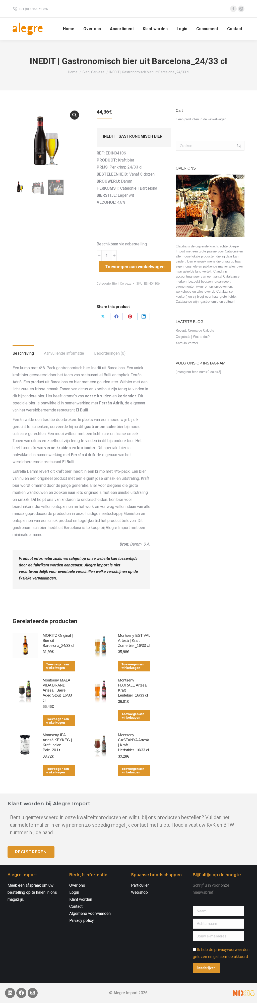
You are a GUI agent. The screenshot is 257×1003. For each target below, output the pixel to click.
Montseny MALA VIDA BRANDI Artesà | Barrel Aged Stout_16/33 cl (57, 690)
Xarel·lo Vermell (187, 343)
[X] (103, 316)
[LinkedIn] (143, 316)
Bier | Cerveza (122, 283)
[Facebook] (116, 316)
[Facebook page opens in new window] (233, 9)
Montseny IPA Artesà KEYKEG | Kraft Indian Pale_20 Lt (57, 742)
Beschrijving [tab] (23, 353)
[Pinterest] (130, 316)
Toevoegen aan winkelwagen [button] (57, 666)
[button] (74, 115)
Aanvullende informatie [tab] (64, 353)
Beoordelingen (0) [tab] (109, 353)
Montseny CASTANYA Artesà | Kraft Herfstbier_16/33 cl (133, 742)
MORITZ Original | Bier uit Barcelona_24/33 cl (58, 640)
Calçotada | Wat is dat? (193, 337)
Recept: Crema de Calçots (195, 330)
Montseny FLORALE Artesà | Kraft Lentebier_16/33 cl (133, 687)
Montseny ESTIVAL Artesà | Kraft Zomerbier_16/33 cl (134, 640)
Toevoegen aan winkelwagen (135, 266)
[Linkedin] (10, 993)
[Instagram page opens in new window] (241, 9)
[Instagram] (33, 993)
